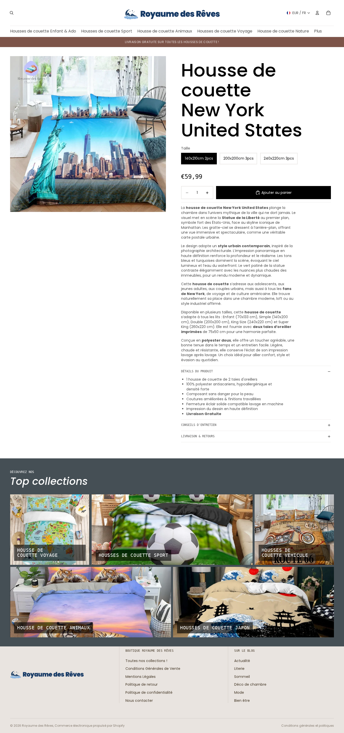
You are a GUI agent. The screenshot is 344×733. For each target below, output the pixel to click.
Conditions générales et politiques (307, 725)
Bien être (242, 700)
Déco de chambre (250, 684)
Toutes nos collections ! (146, 660)
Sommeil (242, 676)
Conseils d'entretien (198, 425)
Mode (239, 692)
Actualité (242, 660)
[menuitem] (318, 31)
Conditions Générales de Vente (152, 668)
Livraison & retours (198, 436)
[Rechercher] (11, 12)
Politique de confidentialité (149, 692)
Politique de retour (141, 684)
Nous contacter (139, 700)
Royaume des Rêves (37, 725)
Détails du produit (197, 371)
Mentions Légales (140, 676)
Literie (239, 668)
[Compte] (317, 12)
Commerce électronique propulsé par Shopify (90, 725)
